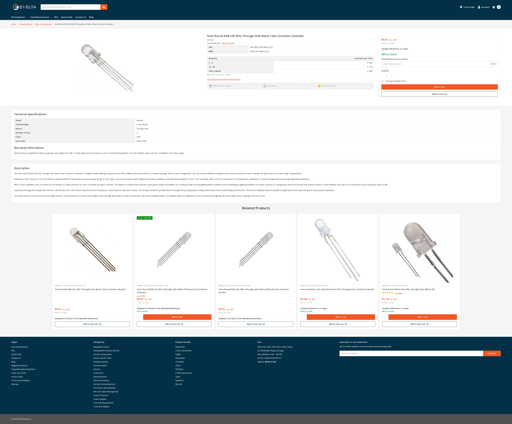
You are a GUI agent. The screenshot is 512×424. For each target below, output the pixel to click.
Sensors (96, 369)
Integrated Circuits (101, 347)
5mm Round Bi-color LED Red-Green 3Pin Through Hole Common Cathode (337, 289)
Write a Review (227, 43)
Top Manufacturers (39, 17)
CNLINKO (179, 361)
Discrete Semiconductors (104, 384)
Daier (177, 376)
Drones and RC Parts (102, 358)
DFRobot (179, 369)
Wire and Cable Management (105, 391)
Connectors (98, 373)
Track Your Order (18, 373)
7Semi (178, 365)
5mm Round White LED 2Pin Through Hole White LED (408, 289)
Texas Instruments (183, 350)
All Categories (18, 17)
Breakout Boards (100, 361)
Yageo (178, 354)
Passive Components (102, 354)
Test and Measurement (103, 402)
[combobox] (74, 7)
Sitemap (14, 384)
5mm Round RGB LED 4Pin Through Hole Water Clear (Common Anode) (90, 289)
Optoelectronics (100, 376)
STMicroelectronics (183, 373)
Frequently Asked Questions (23, 369)
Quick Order (67, 17)
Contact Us (80, 17)
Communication (100, 365)
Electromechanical (101, 380)
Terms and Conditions (20, 380)
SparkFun (179, 380)
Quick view (92, 249)
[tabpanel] (92, 271)
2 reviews (399, 293)
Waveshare (180, 358)
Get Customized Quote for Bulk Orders (224, 79)
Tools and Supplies (101, 406)
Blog (91, 17)
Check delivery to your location (394, 59)
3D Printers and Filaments (104, 388)
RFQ (56, 17)
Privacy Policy (17, 376)
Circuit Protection (100, 395)
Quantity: (385, 71)
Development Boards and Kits (106, 350)
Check (493, 64)
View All (178, 384)
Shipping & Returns (19, 365)
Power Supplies (100, 399)
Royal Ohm (180, 347)
